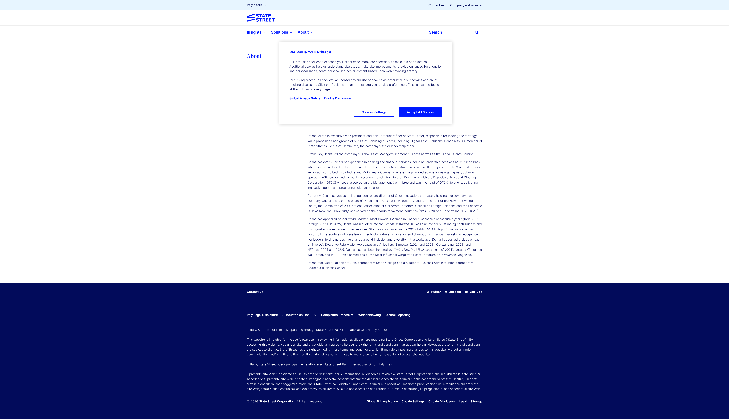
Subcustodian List (295, 315)
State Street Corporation (277, 401)
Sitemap (476, 401)
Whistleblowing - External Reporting (384, 315)
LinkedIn (455, 292)
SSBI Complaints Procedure (333, 315)
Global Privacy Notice (382, 401)
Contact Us (255, 292)
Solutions (280, 32)
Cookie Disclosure (441, 401)
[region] (365, 83)
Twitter (436, 292)
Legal (463, 401)
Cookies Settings (374, 112)
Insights (255, 32)
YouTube (475, 292)
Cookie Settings (413, 401)
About (304, 32)
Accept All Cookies (421, 112)
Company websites (464, 5)
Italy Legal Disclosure (262, 315)
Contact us (436, 5)
